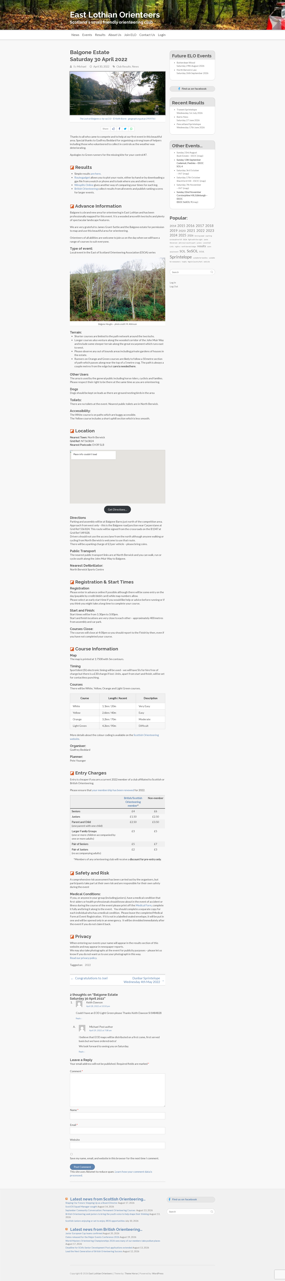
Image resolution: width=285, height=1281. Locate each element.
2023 (210, 230)
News (75, 35)
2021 (191, 230)
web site (207, 262)
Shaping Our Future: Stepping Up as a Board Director (91, 1202)
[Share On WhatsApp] (131, 128)
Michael (81, 66)
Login (162, 35)
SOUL (201, 251)
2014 (173, 226)
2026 (190, 235)
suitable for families (200, 258)
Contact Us (147, 35)
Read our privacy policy (83, 958)
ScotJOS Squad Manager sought (81, 1206)
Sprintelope (181, 256)
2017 (200, 225)
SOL (183, 251)
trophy (184, 262)
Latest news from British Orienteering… (106, 1229)
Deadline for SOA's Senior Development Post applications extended (98, 1247)
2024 (173, 235)
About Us (114, 35)
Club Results (123, 66)
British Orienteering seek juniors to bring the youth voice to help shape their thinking (107, 1214)
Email (74, 1124)
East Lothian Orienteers (115, 14)
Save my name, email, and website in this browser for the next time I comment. (114, 1158)
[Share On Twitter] (125, 128)
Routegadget (82, 177)
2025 (182, 235)
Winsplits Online (83, 185)
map (200, 155)
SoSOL (192, 251)
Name (74, 1110)
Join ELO (130, 35)
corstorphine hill (176, 239)
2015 (181, 226)
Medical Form (144, 905)
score (209, 246)
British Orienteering (86, 188)
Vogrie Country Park (195, 262)
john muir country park (187, 243)
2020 (182, 230)
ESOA (185, 239)
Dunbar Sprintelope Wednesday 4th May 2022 (144, 980)
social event (174, 252)
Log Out (174, 286)
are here (96, 173)
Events (87, 35)
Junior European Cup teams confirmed (83, 1233)
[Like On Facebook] (114, 128)
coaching (208, 236)
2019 (173, 230)
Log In (173, 282)
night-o (177, 246)
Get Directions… (117, 509)
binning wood (199, 236)
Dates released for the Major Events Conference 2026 (92, 1237)
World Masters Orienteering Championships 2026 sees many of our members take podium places (112, 1240)
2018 (209, 225)
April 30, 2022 (101, 66)
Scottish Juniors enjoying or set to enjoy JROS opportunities (95, 1220)
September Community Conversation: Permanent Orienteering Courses (100, 1210)
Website (75, 1139)
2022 (88, 965)
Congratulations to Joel (89, 978)
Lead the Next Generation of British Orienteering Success (93, 1251)
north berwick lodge (188, 246)
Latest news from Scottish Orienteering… (107, 1199)
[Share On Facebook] (119, 128)
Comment (76, 1071)
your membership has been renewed (113, 790)
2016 (190, 226)
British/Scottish (133, 798)
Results (100, 35)
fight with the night (195, 239)
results (201, 246)
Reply (79, 1018)
